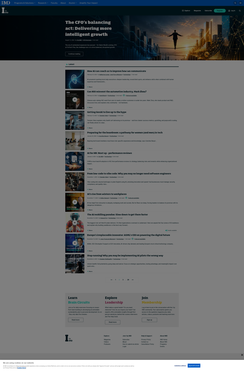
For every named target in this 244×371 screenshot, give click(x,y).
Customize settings (180, 365)
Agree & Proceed (194, 365)
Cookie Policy (21, 368)
